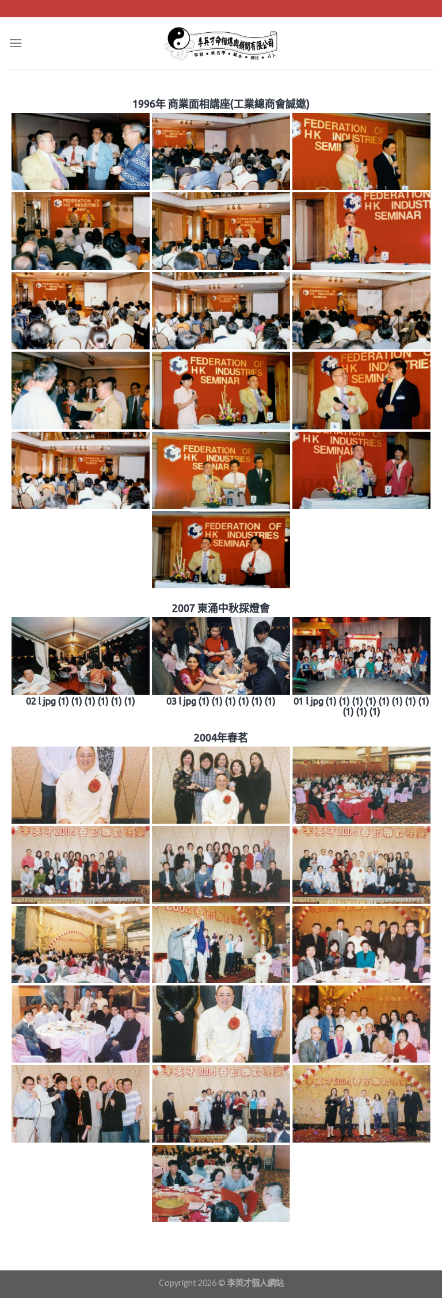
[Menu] (15, 43)
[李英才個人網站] (221, 43)
